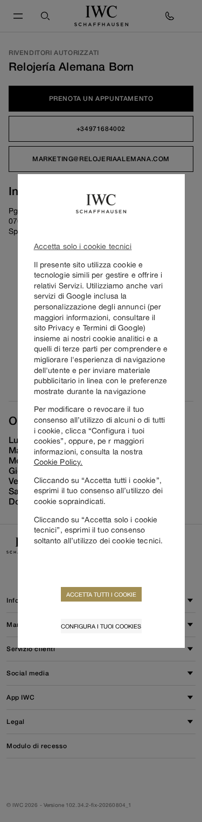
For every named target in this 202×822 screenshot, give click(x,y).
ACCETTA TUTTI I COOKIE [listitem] (101, 594)
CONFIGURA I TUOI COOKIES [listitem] (101, 626)
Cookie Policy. (58, 461)
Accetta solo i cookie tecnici (83, 246)
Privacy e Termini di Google (95, 327)
